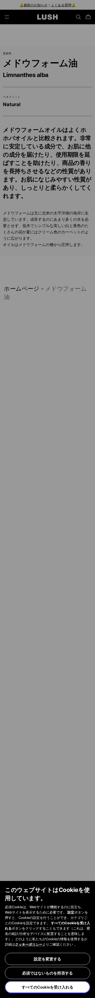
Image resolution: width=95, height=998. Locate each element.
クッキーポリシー (28, 944)
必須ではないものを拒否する (47, 973)
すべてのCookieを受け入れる (47, 987)
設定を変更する (47, 958)
